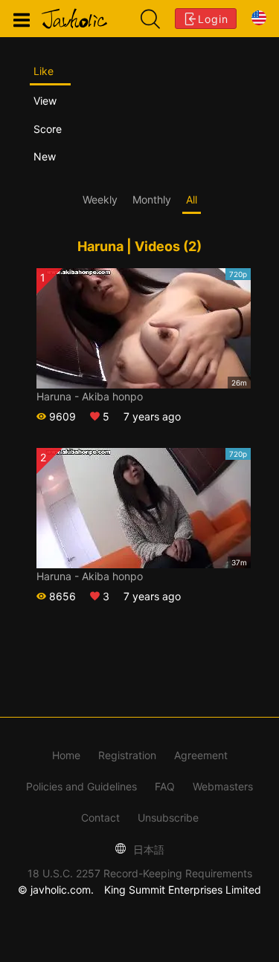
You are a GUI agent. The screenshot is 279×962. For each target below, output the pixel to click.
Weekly (100, 199)
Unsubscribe (168, 817)
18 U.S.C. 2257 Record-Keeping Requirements (140, 873)
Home (66, 755)
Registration (127, 755)
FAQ (165, 786)
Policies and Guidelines (81, 786)
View (45, 100)
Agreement (201, 755)
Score (47, 129)
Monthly (151, 199)
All (191, 199)
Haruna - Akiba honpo (89, 396)
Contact (100, 817)
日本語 (147, 849)
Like (43, 71)
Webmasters (223, 786)
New (44, 156)
